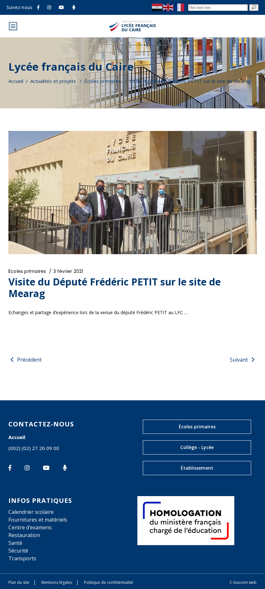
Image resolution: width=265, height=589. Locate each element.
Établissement (197, 468)
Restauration (24, 535)
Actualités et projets (53, 81)
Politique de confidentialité (108, 582)
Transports (22, 558)
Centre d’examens (30, 527)
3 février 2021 (68, 271)
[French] (179, 7)
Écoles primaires (102, 81)
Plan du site (18, 582)
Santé (15, 542)
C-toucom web (243, 582)
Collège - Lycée (197, 447)
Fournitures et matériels (37, 519)
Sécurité (18, 550)
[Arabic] (157, 7)
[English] (168, 7)
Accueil (15, 81)
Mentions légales (56, 582)
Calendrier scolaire (31, 511)
